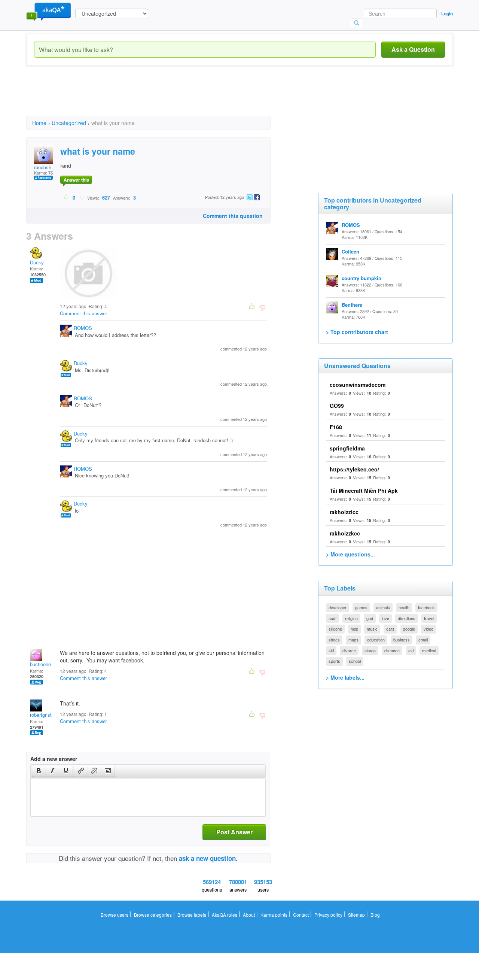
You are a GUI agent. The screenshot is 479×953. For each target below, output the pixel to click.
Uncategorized (69, 123)
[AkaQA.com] (49, 11)
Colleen (350, 251)
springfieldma (347, 448)
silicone (335, 629)
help (354, 629)
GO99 (337, 405)
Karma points (273, 914)
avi (411, 650)
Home (39, 123)
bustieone (40, 664)
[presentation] (39, 771)
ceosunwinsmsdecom (357, 384)
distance (392, 650)
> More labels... (345, 677)
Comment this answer (83, 313)
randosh (42, 167)
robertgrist (41, 714)
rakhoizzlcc (344, 512)
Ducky (37, 262)
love (385, 618)
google (409, 629)
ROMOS (83, 327)
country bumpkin (361, 278)
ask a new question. (208, 858)
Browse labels (191, 914)
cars (390, 629)
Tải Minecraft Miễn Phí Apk (364, 490)
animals (383, 607)
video (428, 629)
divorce (349, 650)
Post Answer (234, 832)
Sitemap (356, 914)
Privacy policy (328, 914)
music (372, 629)
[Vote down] (82, 197)
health (404, 607)
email (423, 640)
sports (334, 661)
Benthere (352, 304)
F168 (336, 427)
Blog (375, 914)
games (361, 607)
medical (429, 650)
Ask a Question (413, 49)
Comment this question (233, 215)
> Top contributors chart (357, 332)
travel (429, 618)
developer (338, 607)
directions (406, 618)
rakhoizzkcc (345, 533)
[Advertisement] (162, 97)
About (249, 914)
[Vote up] (66, 197)
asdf (332, 618)
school (355, 661)
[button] (39, 771)
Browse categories (153, 914)
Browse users (114, 914)
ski (331, 650)
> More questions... (350, 554)
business (401, 640)
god (369, 618)
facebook (426, 607)
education (376, 640)
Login (447, 13)
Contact (301, 914)
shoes (334, 640)
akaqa (370, 650)
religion (351, 618)
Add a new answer (53, 758)
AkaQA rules (224, 914)
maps (353, 640)
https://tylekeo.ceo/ (354, 469)
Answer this (76, 179)
